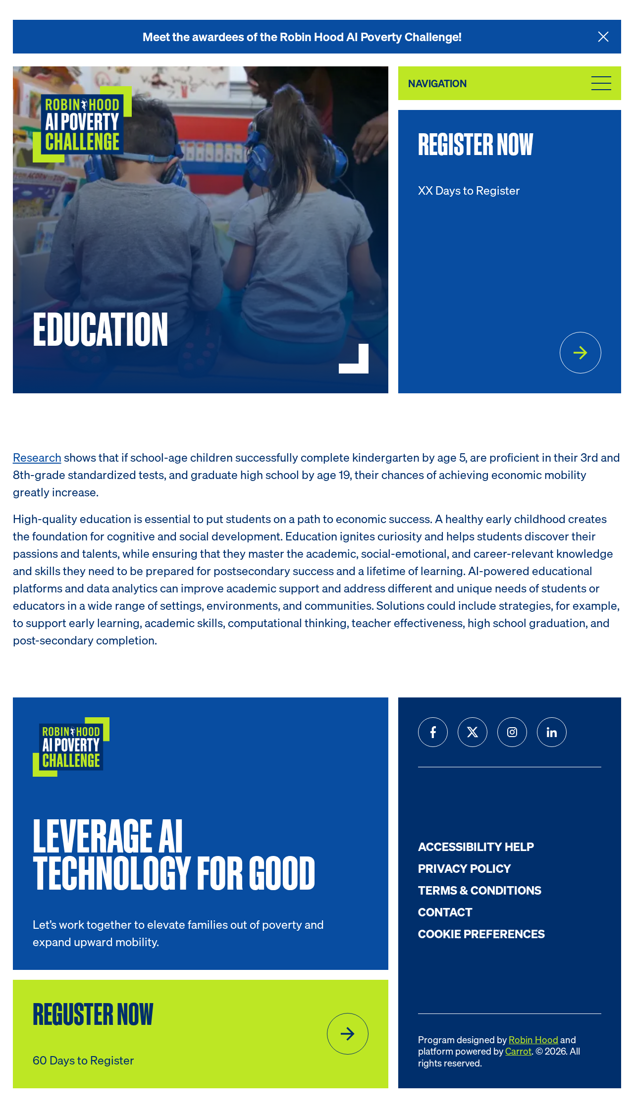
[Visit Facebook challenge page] (433, 732)
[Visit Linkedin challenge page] (552, 732)
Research (37, 457)
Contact (445, 912)
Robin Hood (533, 1039)
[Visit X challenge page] (472, 732)
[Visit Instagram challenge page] (512, 732)
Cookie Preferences (481, 934)
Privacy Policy (464, 868)
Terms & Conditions (479, 890)
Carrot (518, 1051)
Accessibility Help (476, 847)
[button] (603, 37)
